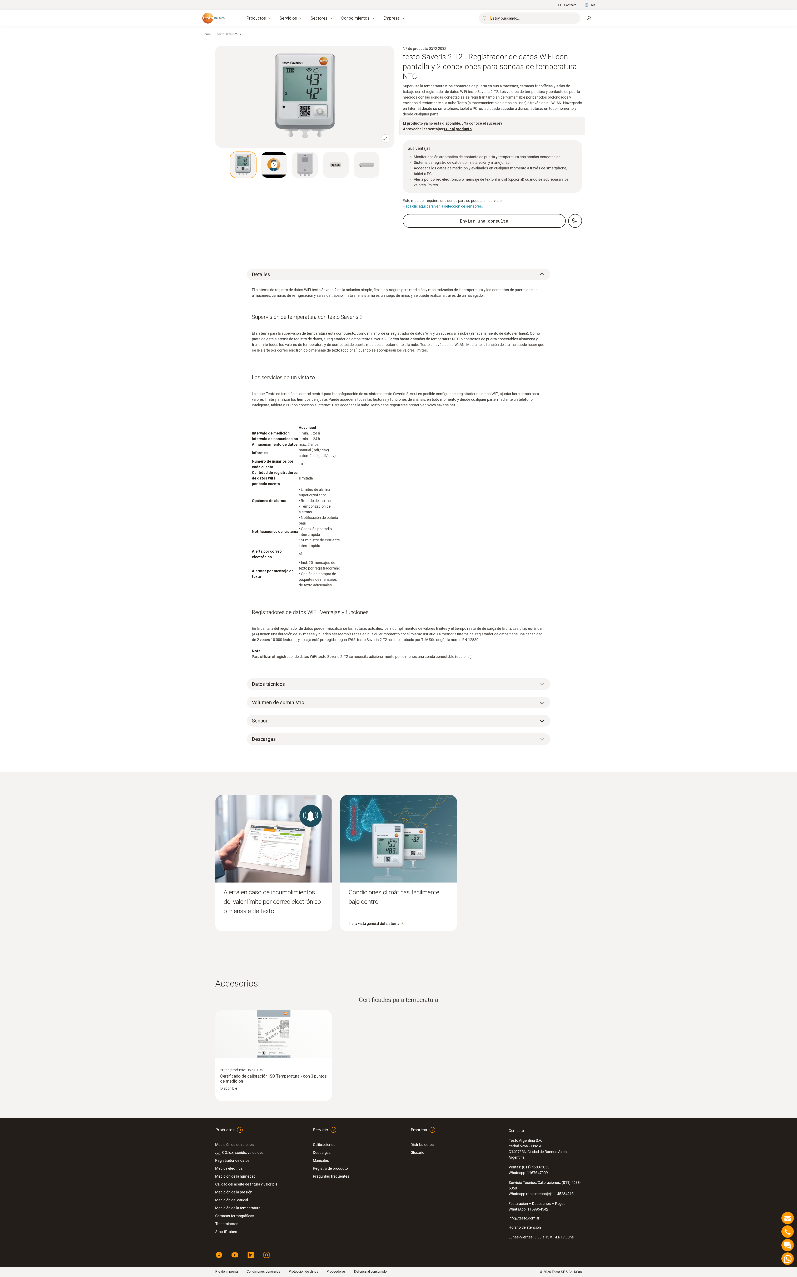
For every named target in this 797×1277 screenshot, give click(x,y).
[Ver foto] (243, 164)
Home (207, 34)
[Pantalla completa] (385, 138)
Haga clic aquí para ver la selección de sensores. (443, 206)
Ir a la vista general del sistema (374, 923)
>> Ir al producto (458, 129)
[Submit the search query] (483, 18)
